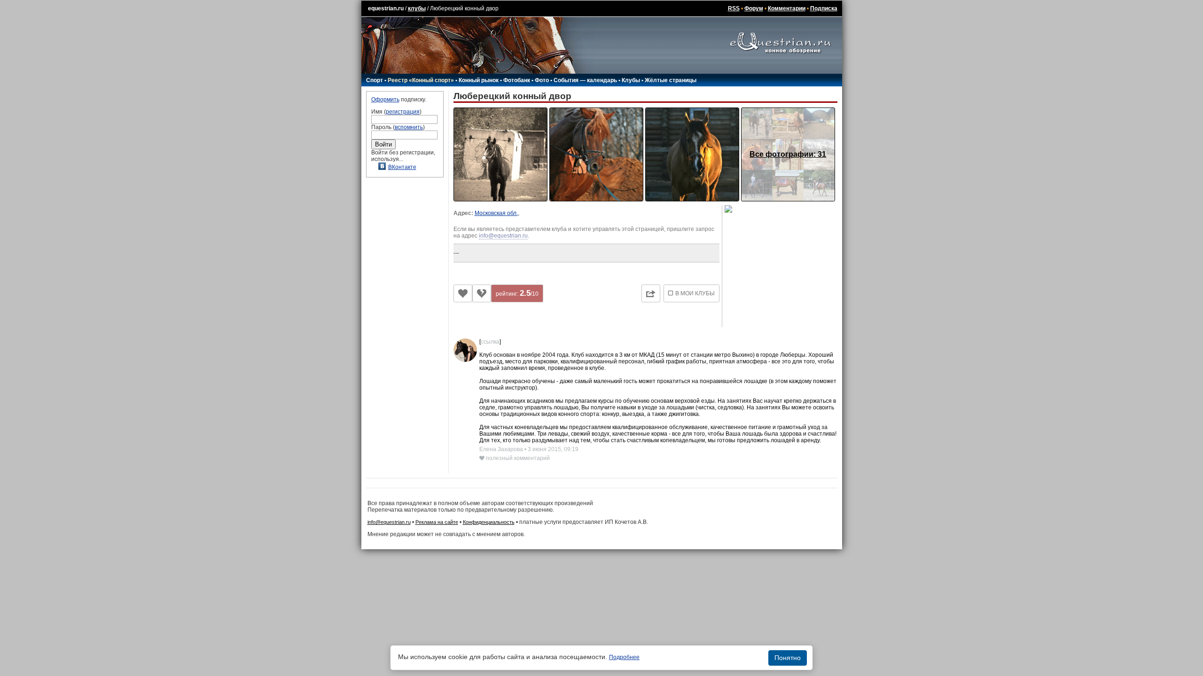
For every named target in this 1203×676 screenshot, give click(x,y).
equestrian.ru (386, 8)
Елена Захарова (501, 449)
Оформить (385, 99)
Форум (753, 8)
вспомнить (409, 127)
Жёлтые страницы (670, 80)
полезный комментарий (517, 458)
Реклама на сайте (436, 522)
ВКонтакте (402, 167)
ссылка (490, 341)
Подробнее (624, 657)
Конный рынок (479, 80)
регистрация (403, 111)
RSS (734, 8)
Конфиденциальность (489, 522)
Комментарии (786, 8)
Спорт (374, 80)
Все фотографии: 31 (788, 154)
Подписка (823, 8)
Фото (542, 80)
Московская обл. (496, 213)
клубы (417, 8)
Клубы (631, 80)
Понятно (787, 657)
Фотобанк (516, 80)
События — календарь (585, 80)
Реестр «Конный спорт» (421, 80)
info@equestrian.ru (503, 235)
